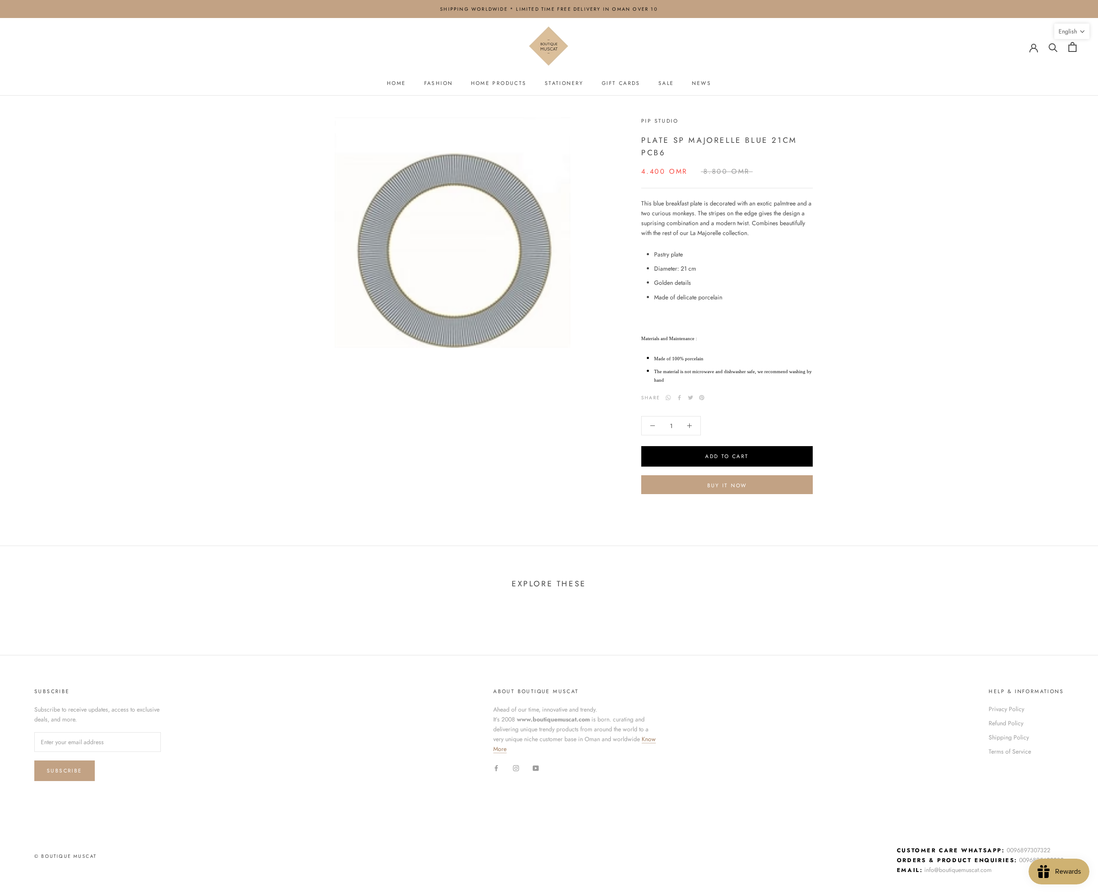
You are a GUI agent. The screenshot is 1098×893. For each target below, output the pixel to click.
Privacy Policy (1006, 709)
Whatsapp (668, 397)
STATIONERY (564, 83)
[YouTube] (536, 767)
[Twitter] (690, 397)
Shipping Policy (1009, 737)
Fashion (438, 83)
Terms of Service (1010, 751)
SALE (666, 83)
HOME (396, 83)
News (701, 83)
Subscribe (64, 771)
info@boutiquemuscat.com (958, 870)
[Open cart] (1072, 47)
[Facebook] (679, 397)
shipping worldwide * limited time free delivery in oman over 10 (549, 9)
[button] (1071, 31)
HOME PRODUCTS (499, 83)
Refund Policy (1006, 723)
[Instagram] (516, 767)
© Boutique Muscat (65, 856)
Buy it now (727, 485)
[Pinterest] (701, 397)
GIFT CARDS (621, 83)
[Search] (1053, 46)
